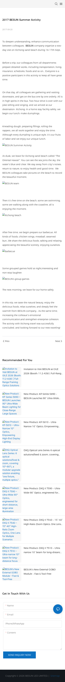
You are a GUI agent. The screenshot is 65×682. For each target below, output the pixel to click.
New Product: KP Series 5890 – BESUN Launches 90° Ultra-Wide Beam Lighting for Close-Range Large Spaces (41, 396)
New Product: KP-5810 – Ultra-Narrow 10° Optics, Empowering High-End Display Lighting (41, 424)
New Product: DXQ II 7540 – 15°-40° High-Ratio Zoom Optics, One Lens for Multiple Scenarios (43, 522)
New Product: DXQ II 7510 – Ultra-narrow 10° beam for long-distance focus (43, 550)
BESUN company (27, 311)
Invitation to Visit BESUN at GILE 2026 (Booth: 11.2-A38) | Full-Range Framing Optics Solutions (43, 371)
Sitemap (55, 675)
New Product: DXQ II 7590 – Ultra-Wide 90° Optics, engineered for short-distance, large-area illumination (42, 491)
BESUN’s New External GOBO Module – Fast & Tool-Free (40, 571)
